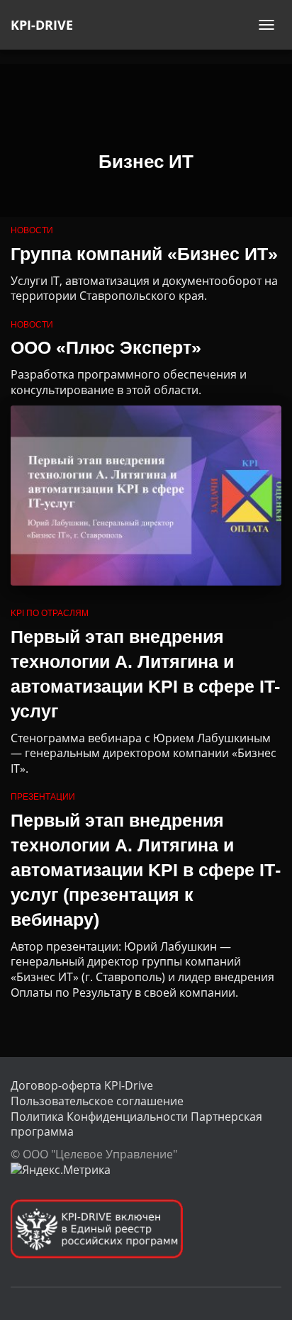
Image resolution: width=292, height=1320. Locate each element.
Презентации (43, 797)
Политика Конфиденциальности (99, 1116)
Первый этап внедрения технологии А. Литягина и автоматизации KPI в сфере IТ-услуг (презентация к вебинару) (146, 869)
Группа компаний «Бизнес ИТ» (144, 254)
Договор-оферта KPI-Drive (82, 1085)
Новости (32, 230)
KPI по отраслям (50, 613)
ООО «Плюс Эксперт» (106, 347)
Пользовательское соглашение (97, 1101)
